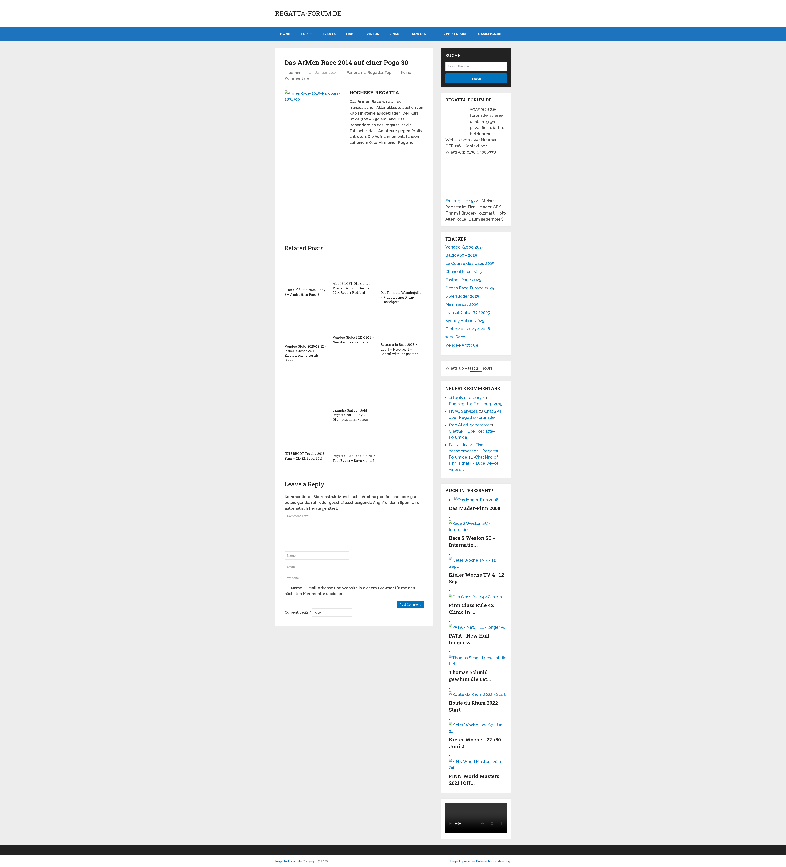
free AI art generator (469, 425)
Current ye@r (298, 612)
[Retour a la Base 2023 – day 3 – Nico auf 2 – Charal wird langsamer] (402, 325)
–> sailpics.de (488, 34)
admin (294, 72)
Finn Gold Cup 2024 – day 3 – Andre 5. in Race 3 (305, 292)
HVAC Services (463, 411)
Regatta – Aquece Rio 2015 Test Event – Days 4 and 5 (354, 458)
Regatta (375, 72)
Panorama (356, 72)
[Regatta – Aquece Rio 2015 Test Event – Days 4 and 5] (354, 439)
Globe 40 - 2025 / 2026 (467, 328)
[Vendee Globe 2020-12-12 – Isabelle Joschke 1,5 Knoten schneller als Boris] (306, 326)
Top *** (306, 34)
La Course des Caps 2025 (469, 263)
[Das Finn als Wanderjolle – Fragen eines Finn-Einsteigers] (402, 271)
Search (476, 78)
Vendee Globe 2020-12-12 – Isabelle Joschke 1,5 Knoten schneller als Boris (306, 353)
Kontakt (420, 34)
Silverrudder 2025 (462, 296)
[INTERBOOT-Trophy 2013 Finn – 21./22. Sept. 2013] (306, 438)
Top (388, 72)
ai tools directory (465, 397)
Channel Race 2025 (463, 271)
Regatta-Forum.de (308, 13)
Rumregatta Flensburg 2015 (475, 403)
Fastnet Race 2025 (463, 279)
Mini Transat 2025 (461, 304)
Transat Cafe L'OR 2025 (467, 312)
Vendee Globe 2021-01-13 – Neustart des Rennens (353, 339)
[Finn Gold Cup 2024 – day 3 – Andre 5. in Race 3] (306, 270)
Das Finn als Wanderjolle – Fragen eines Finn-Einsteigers (401, 297)
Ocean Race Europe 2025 (469, 288)
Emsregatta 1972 (461, 200)
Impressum (467, 861)
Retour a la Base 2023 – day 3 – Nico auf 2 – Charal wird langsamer (399, 349)
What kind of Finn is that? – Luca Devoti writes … (474, 463)
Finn (350, 34)
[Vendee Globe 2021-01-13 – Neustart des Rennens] (354, 321)
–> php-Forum (453, 34)
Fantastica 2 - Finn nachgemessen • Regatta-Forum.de (474, 451)
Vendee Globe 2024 (464, 247)
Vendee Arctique (461, 345)
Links (394, 34)
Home (285, 34)
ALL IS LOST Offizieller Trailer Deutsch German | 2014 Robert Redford (353, 288)
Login (454, 861)
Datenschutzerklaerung (493, 861)
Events (329, 34)
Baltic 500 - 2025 (461, 255)
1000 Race (455, 337)
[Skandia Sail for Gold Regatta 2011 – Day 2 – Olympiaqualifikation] (354, 384)
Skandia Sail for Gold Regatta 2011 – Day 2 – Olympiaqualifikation (350, 415)
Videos (373, 34)
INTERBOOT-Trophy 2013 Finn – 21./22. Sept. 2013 (304, 455)
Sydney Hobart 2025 (464, 320)
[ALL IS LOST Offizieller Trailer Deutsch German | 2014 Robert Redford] (354, 267)
